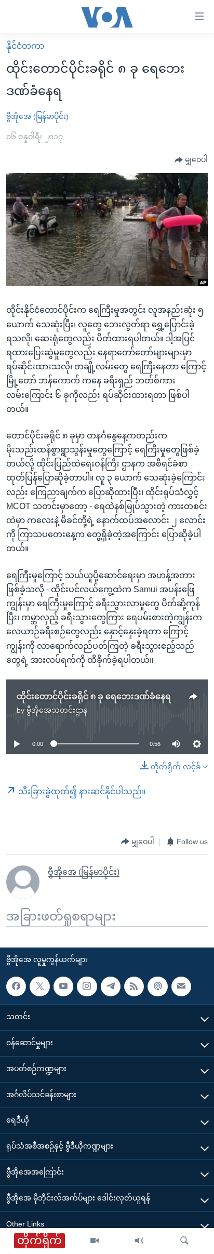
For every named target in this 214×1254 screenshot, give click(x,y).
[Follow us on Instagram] (87, 986)
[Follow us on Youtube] (63, 986)
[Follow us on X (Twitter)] (39, 986)
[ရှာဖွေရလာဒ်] (184, 1241)
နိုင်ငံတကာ (25, 46)
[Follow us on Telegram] (111, 986)
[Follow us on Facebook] (16, 986)
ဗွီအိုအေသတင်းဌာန (56, 710)
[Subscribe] (181, 986)
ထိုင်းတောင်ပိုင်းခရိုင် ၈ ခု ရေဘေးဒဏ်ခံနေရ (94, 696)
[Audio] (139, 1241)
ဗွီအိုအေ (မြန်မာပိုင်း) (37, 116)
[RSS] (134, 986)
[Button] (191, 160)
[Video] (94, 1241)
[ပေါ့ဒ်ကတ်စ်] (157, 986)
